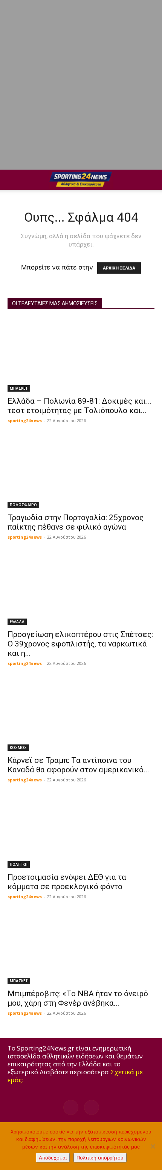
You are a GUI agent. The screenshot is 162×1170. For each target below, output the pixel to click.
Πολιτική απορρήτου (100, 1158)
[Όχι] (152, 1146)
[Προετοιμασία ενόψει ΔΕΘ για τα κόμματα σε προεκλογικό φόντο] (81, 831)
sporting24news (25, 420)
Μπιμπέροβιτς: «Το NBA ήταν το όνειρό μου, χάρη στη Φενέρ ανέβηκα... (78, 998)
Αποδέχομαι (53, 1158)
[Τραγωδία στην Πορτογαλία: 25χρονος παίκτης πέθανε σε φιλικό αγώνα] (81, 472)
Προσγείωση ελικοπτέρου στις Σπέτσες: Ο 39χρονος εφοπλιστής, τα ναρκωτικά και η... (80, 644)
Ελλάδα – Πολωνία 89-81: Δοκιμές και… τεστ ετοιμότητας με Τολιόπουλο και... (79, 406)
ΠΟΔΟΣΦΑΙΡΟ (23, 504)
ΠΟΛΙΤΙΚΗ (19, 864)
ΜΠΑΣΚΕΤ (19, 388)
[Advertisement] (81, 85)
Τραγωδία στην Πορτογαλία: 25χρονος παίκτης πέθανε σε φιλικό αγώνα (76, 522)
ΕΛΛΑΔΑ (17, 621)
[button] (13, 180)
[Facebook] (70, 1107)
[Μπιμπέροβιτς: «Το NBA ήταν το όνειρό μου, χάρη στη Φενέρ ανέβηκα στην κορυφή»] (81, 948)
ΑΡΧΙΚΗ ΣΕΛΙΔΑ (119, 268)
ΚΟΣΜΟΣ (18, 747)
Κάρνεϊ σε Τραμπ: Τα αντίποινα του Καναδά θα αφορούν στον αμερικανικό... (78, 765)
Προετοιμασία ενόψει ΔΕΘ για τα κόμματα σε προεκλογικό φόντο (67, 882)
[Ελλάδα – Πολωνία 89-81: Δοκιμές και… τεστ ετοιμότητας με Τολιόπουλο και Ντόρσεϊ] (81, 355)
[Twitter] (91, 1107)
